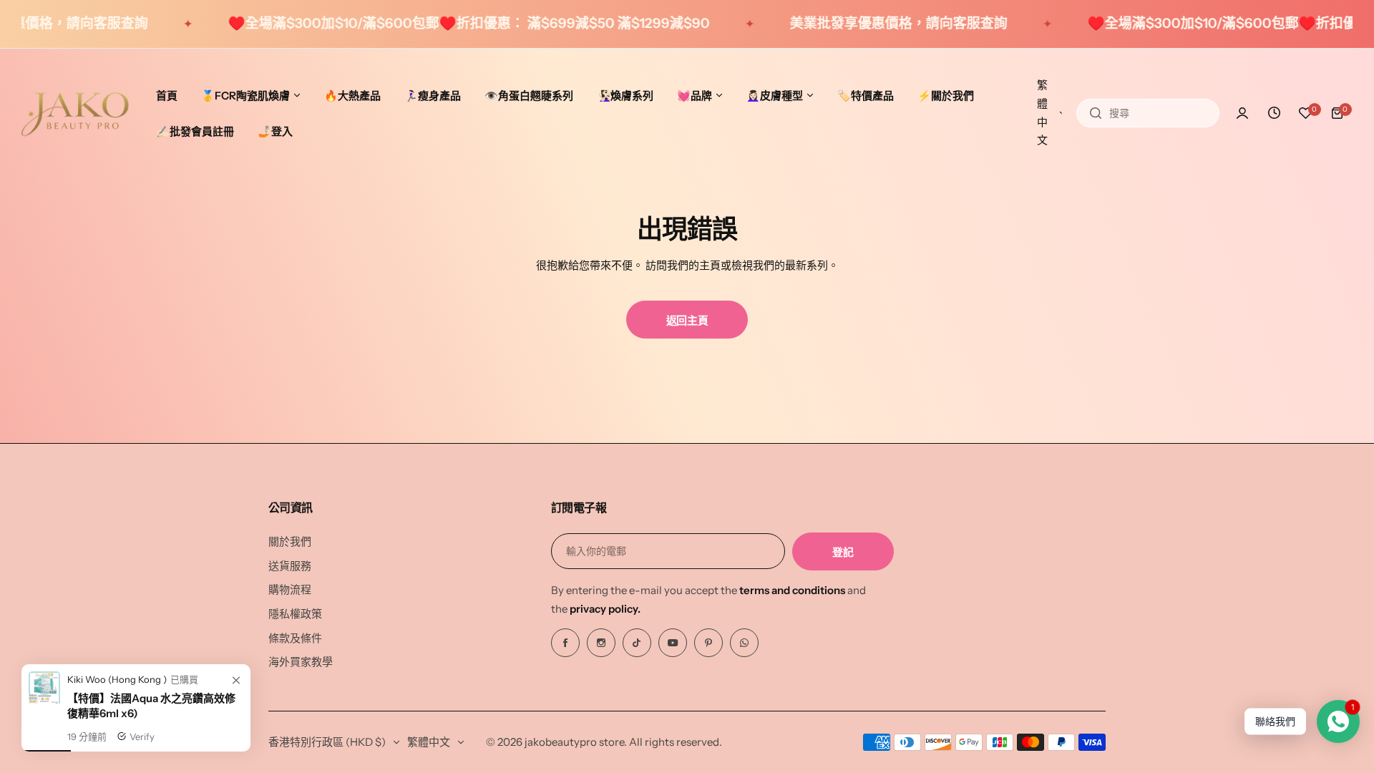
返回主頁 (687, 320)
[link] (236, 720)
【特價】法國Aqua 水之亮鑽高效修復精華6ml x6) (151, 745)
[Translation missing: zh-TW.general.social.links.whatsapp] (744, 642)
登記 (842, 552)
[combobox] (1147, 113)
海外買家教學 (300, 662)
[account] (1242, 113)
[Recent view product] (1274, 113)
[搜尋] (1095, 113)
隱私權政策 (295, 614)
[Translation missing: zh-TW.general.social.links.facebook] (565, 642)
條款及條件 (295, 638)
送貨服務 (289, 566)
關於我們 (289, 541)
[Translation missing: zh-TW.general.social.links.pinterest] (708, 642)
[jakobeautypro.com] (75, 113)
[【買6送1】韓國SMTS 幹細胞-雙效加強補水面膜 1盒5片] (44, 739)
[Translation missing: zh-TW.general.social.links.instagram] (601, 642)
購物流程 (289, 589)
